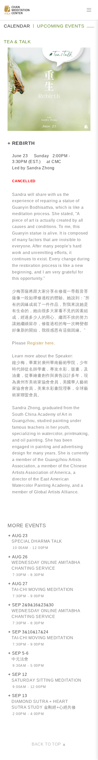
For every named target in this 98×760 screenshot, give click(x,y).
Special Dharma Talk (37, 541)
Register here (40, 343)
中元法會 (20, 659)
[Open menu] (89, 10)
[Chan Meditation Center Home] (16, 10)
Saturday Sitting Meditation (46, 680)
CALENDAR (17, 26)
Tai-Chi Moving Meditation (42, 589)
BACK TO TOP (47, 744)
